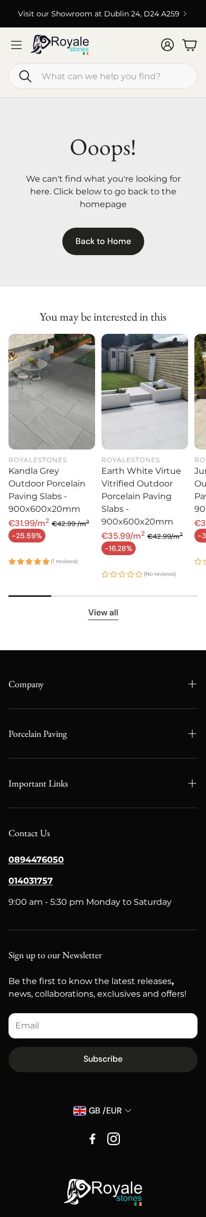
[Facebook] (92, 1138)
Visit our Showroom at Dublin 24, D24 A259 (99, 13)
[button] (103, 76)
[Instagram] (113, 1138)
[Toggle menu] (16, 45)
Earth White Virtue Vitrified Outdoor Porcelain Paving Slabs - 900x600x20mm (141, 496)
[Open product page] (51, 392)
